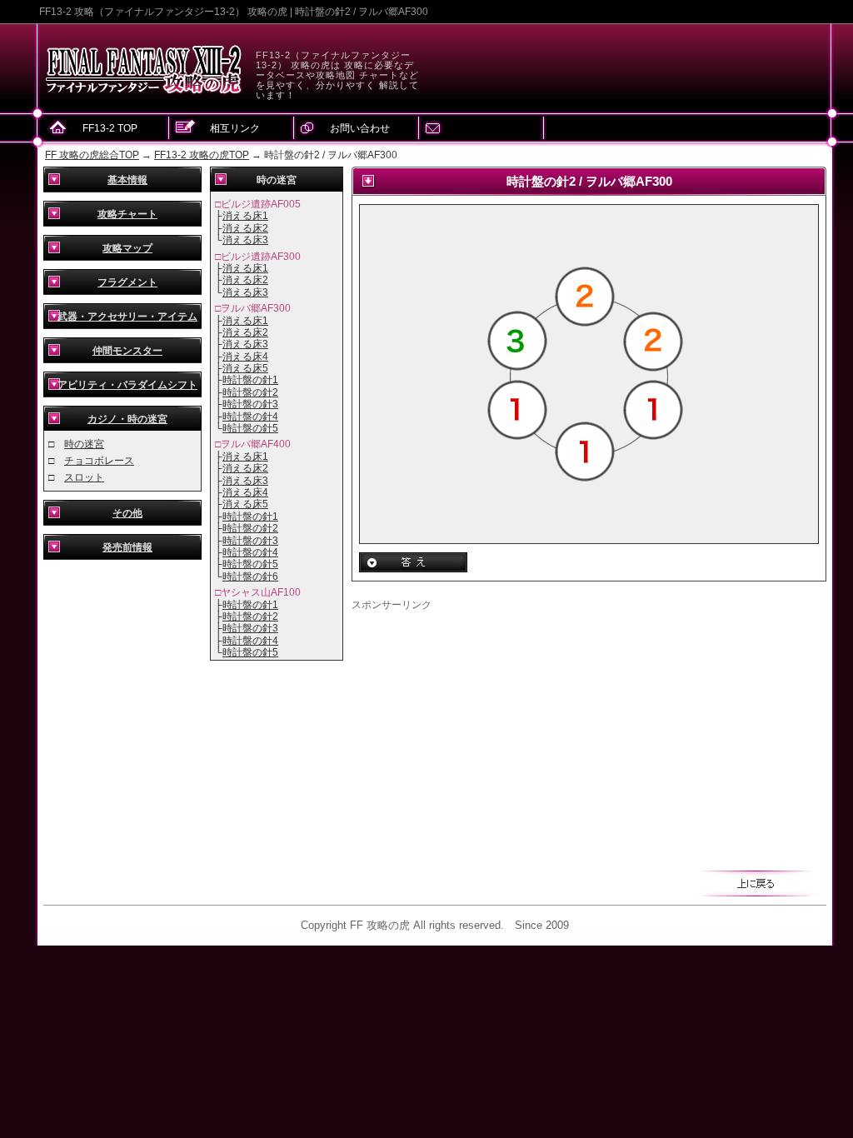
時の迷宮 (84, 444)
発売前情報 (127, 547)
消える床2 (245, 228)
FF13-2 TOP (109, 128)
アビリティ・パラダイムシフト (127, 385)
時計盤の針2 (250, 392)
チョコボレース (99, 461)
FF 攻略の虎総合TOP (92, 155)
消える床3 (245, 240)
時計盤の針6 (250, 576)
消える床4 (245, 356)
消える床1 (245, 216)
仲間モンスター (127, 351)
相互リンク (235, 128)
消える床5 (245, 368)
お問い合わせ (360, 128)
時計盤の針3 (250, 404)
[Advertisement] (491, 729)
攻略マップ (127, 248)
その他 (127, 513)
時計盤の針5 (250, 428)
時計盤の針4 (250, 416)
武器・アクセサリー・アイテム (127, 316)
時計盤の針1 (250, 380)
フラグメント (127, 282)
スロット (84, 477)
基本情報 (127, 180)
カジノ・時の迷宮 (127, 419)
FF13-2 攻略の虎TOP (201, 155)
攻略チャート (127, 214)
